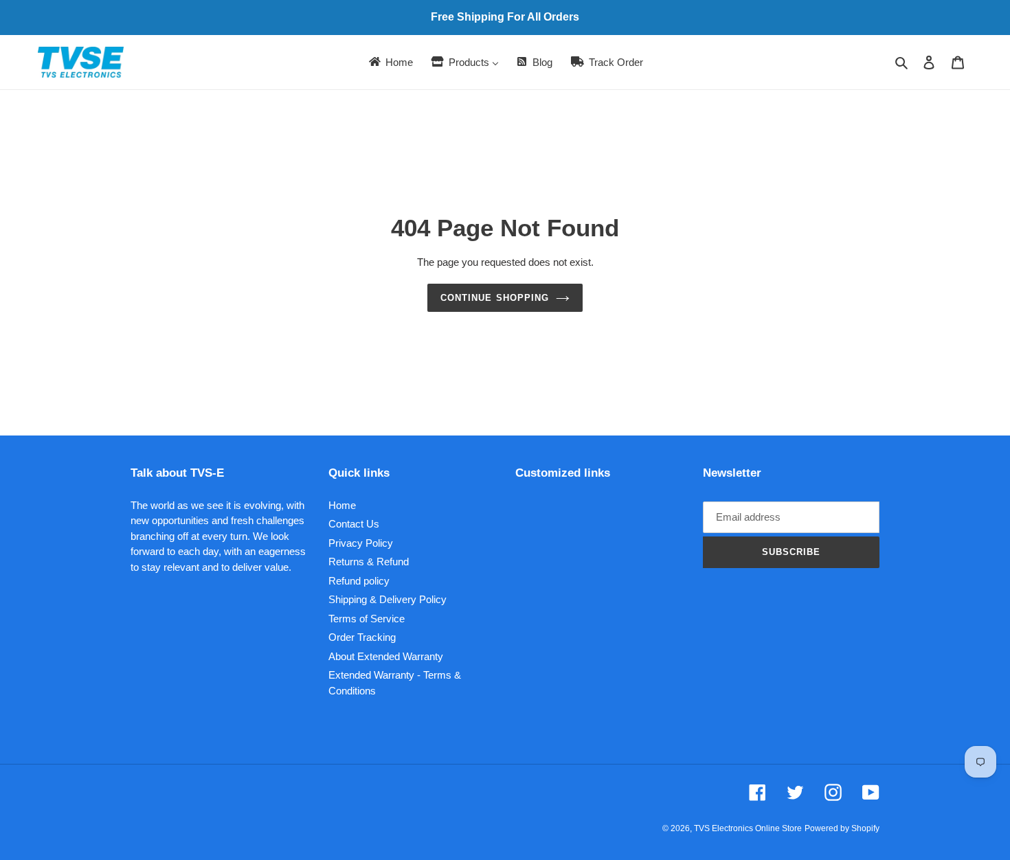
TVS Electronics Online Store (748, 828)
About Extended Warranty (385, 656)
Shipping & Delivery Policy (387, 599)
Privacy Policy (360, 543)
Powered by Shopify (842, 828)
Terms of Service (366, 618)
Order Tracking (362, 637)
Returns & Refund (368, 561)
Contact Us (353, 524)
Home (342, 505)
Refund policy (359, 581)
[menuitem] (390, 62)
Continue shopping (494, 298)
